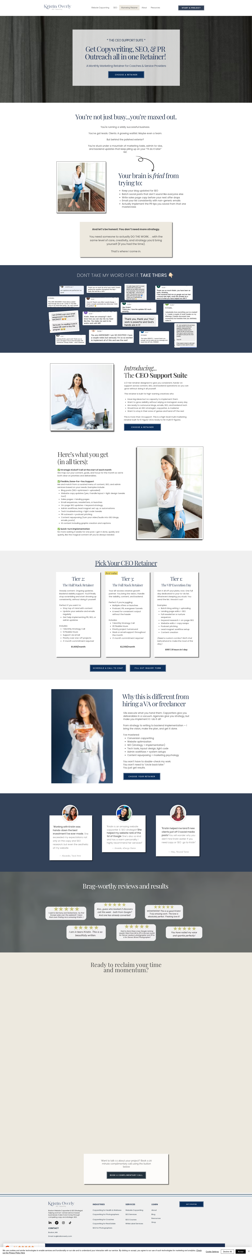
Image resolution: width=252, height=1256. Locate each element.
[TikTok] (70, 1222)
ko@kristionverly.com (63, 1236)
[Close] (248, 1251)
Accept (240, 1251)
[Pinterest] (56, 1222)
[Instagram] (63, 1222)
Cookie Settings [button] (212, 1251)
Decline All (227, 1251)
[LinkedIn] (50, 1222)
